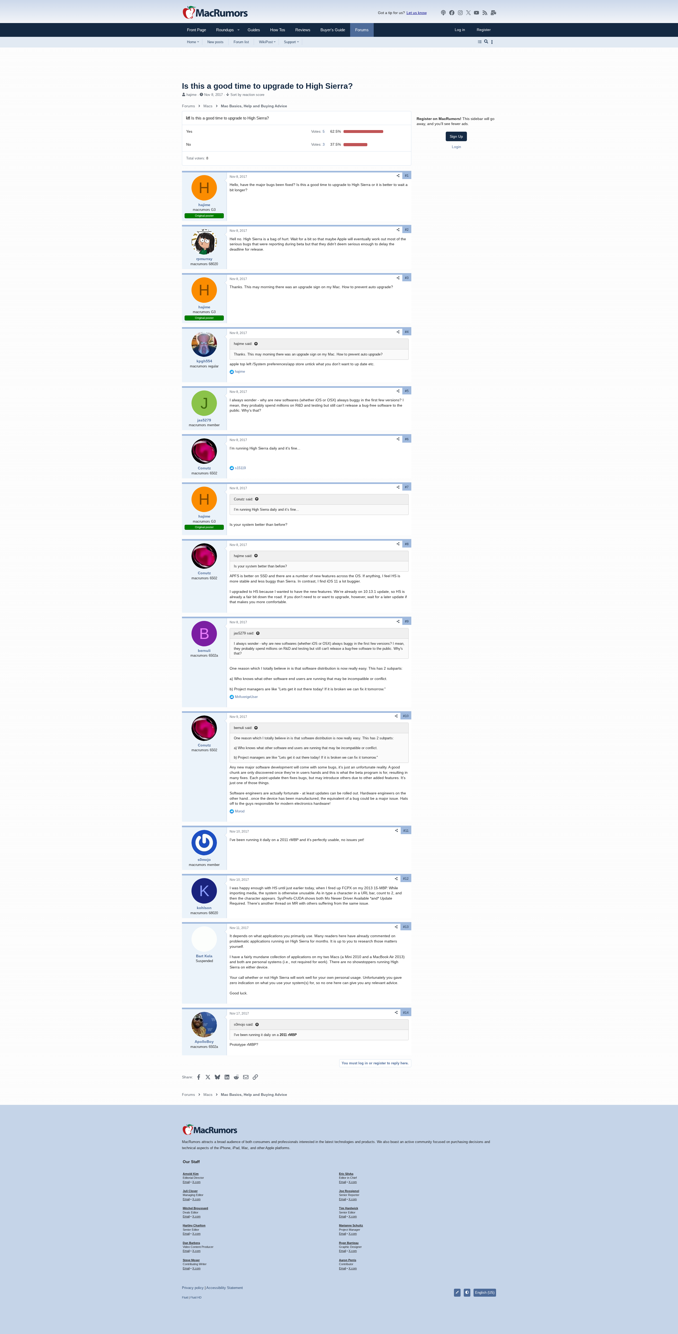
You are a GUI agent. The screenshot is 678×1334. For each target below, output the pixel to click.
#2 (407, 230)
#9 (407, 621)
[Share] (398, 175)
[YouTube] (476, 12)
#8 (407, 544)
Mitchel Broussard (195, 1208)
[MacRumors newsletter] (493, 12)
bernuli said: (243, 728)
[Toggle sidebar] (493, 42)
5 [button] (318, 131)
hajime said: (243, 344)
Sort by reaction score (247, 95)
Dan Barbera (191, 1242)
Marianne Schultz (351, 1225)
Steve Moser (191, 1260)
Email (186, 1182)
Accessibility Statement (224, 1288)
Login (456, 147)
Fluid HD (196, 1297)
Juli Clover (190, 1191)
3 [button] (318, 144)
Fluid (185, 1297)
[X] (468, 12)
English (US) (484, 1293)
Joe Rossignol (349, 1191)
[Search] (486, 42)
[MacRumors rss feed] (485, 12)
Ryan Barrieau (349, 1242)
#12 (406, 879)
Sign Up (456, 136)
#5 (407, 391)
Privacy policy (193, 1288)
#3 (407, 278)
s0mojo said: (243, 1024)
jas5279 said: (244, 633)
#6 (407, 439)
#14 (406, 1013)
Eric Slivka (346, 1173)
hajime (191, 95)
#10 (406, 716)
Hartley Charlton (194, 1225)
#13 (406, 927)
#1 (407, 175)
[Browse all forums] (480, 42)
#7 (407, 487)
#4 (407, 332)
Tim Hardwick (348, 1208)
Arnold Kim (191, 1173)
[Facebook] (451, 12)
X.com (196, 1182)
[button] (222, 30)
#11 (406, 831)
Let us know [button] (417, 13)
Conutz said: (243, 499)
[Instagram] (460, 12)
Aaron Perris (347, 1260)
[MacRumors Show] (443, 12)
